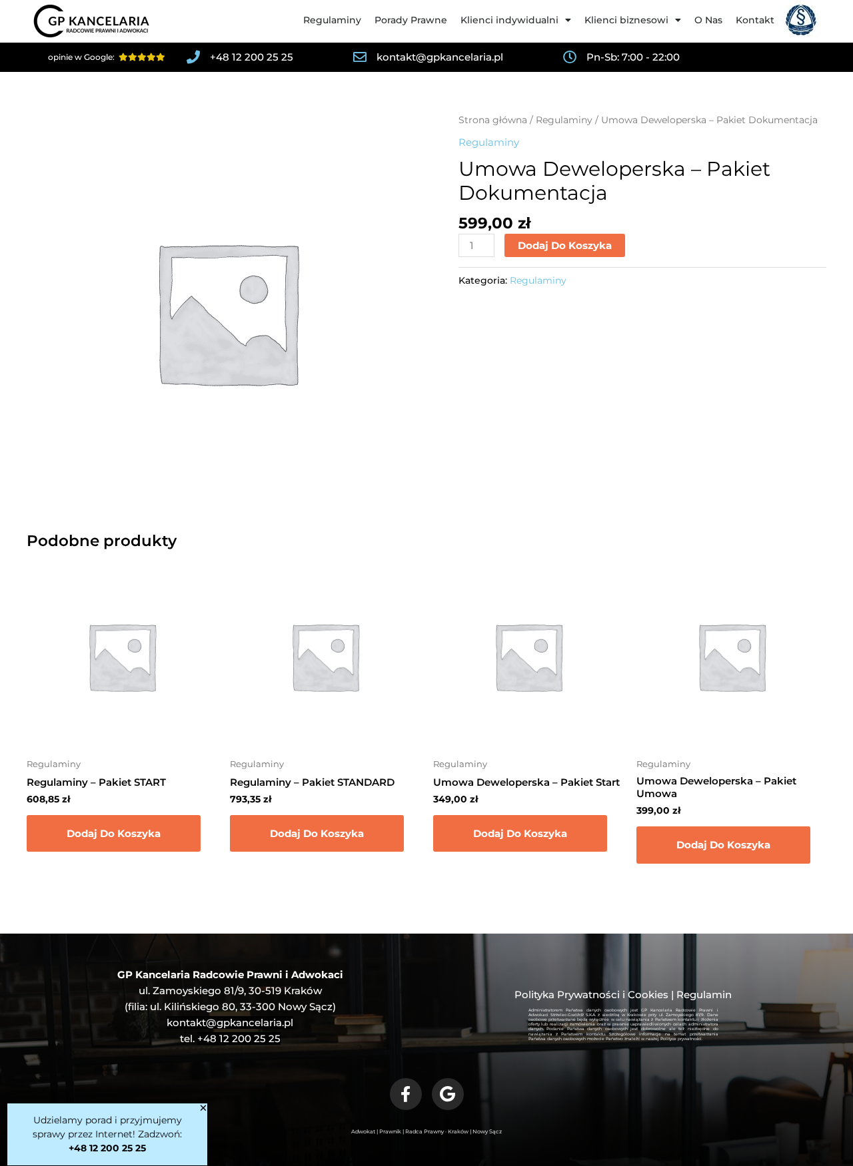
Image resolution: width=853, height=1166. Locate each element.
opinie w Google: (83, 57)
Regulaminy (332, 20)
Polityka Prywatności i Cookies (591, 994)
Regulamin (704, 994)
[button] (203, 1108)
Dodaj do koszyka (565, 245)
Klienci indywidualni (509, 20)
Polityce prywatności (681, 1038)
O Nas (708, 20)
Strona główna (492, 120)
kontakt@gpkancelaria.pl (230, 1022)
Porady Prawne (411, 20)
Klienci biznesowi (626, 20)
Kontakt (755, 20)
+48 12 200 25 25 (239, 1038)
